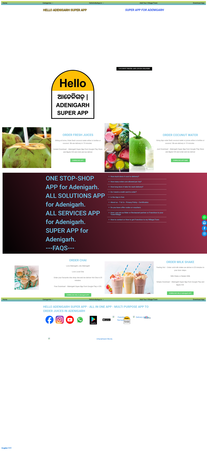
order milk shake (180, 262)
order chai (78, 260)
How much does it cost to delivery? (125, 176)
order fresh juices (78, 135)
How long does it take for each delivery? (127, 187)
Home (5, 3)
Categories (47, 3)
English (5, 448)
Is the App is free (117, 197)
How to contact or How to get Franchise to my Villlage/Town (135, 220)
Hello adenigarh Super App (65, 10)
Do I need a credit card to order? (124, 192)
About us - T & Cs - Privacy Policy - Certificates (129, 202)
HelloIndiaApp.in (95, 3)
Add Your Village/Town (149, 3)
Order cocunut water (180, 135)
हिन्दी (9, 448)
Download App (198, 3)
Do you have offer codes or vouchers (126, 207)
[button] (136, 176)
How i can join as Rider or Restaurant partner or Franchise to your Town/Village (137, 213)
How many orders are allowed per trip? (126, 182)
